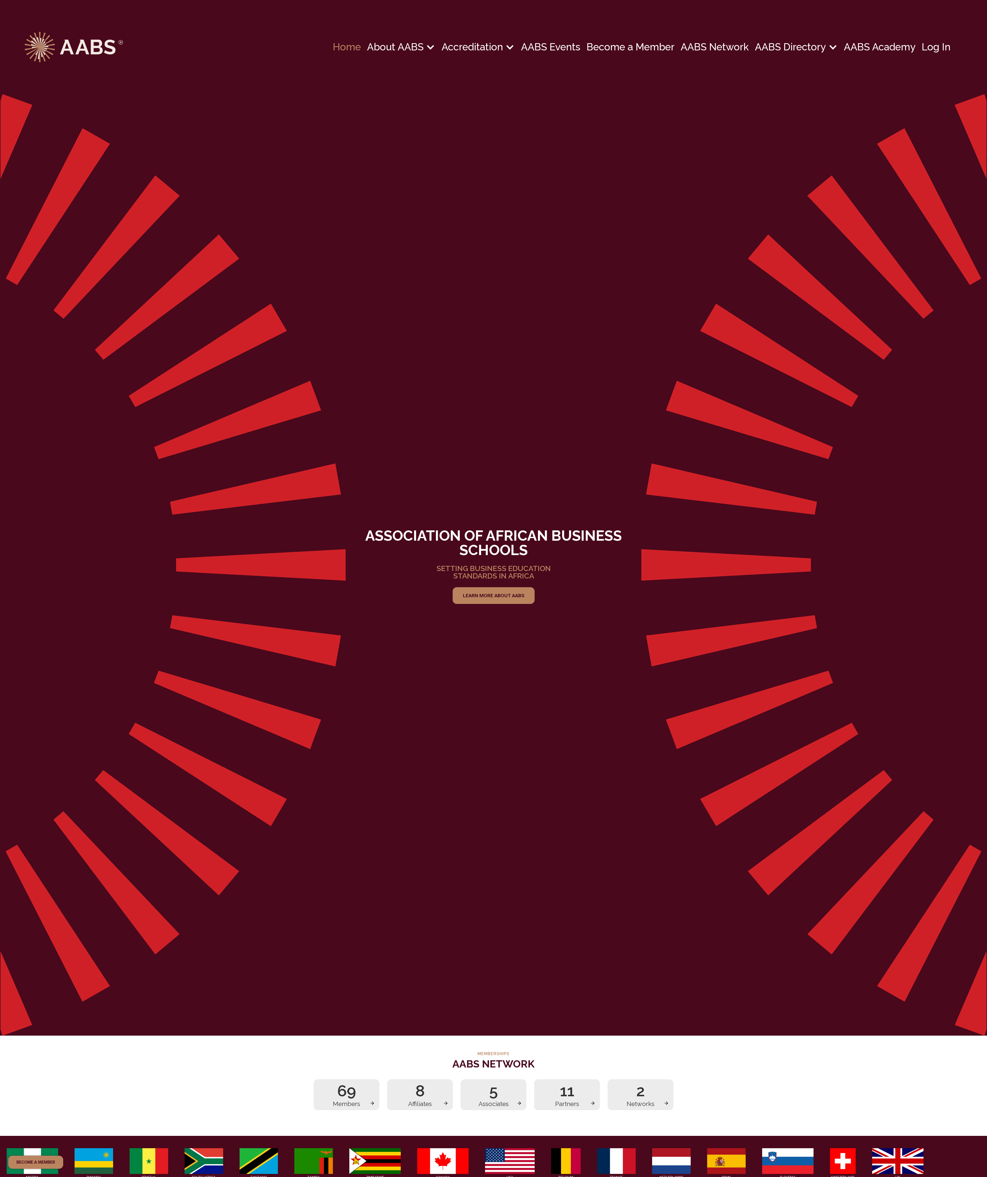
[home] (179, 47)
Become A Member (35, 1162)
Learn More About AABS (493, 596)
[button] (401, 47)
